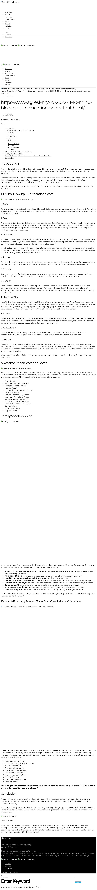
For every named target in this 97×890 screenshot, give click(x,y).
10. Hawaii (11, 149)
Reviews (7, 28)
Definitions (8, 12)
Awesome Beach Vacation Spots (18, 151)
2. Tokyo (11, 134)
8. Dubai (11, 146)
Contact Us (8, 37)
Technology (9, 17)
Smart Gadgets (10, 19)
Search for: (4, 877)
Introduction (10, 128)
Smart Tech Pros (19, 91)
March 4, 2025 (8, 114)
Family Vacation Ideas (14, 154)
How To (7, 15)
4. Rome (11, 138)
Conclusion (9, 158)
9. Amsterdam (13, 148)
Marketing (8, 26)
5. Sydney (11, 140)
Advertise (8, 35)
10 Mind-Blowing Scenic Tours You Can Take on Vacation (28, 156)
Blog (9, 91)
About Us (8, 32)
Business (7, 24)
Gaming (7, 21)
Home (3, 91)
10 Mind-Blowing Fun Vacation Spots (20, 130)
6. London (12, 142)
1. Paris (10, 132)
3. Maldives (12, 136)
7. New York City (14, 144)
